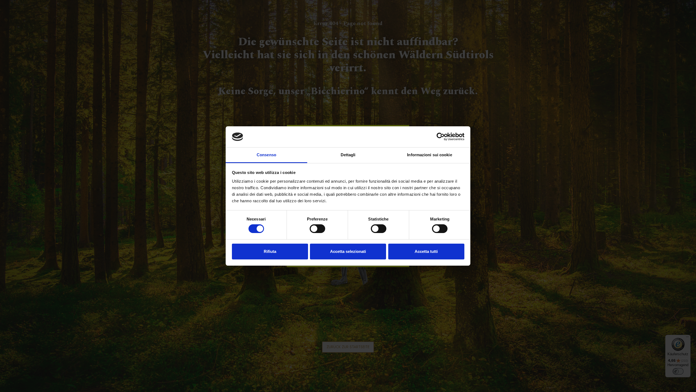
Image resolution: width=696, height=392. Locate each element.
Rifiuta (270, 251)
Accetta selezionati (348, 251)
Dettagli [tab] (348, 154)
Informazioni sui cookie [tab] (429, 154)
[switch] (317, 228)
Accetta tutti (426, 251)
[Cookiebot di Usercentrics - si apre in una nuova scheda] (440, 137)
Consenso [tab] (266, 154)
